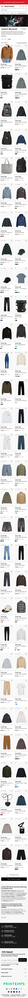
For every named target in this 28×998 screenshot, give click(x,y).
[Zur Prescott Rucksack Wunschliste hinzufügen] (26, 158)
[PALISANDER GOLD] (17, 69)
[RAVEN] (2, 97)
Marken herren (14, 13)
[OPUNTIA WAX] (16, 513)
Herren (7, 13)
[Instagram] (11, 992)
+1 (5, 236)
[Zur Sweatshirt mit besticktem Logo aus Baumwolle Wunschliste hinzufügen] (11, 212)
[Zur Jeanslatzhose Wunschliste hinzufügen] (11, 353)
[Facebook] (9, 992)
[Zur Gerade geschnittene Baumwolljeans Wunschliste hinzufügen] (26, 517)
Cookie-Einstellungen (16, 994)
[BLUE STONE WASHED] (15, 153)
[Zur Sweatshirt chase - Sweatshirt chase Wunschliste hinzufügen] (26, 763)
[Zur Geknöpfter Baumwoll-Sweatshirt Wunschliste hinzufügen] (26, 353)
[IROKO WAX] (15, 513)
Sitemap (24, 994)
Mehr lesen (3, 36)
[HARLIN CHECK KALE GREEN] (15, 621)
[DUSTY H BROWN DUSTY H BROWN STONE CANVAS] (16, 485)
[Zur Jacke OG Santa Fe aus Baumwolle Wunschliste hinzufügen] (11, 46)
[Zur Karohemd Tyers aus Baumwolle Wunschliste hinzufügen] (11, 654)
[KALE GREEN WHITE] (15, 264)
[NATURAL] (4, 236)
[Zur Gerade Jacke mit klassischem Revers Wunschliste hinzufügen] (26, 654)
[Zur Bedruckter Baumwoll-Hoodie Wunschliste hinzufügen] (11, 408)
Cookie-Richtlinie (5, 994)
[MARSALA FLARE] (2, 621)
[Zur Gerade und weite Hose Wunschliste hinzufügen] (11, 735)
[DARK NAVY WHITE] (17, 264)
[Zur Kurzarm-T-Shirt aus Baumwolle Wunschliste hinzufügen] (26, 268)
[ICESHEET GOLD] (15, 292)
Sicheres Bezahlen (8, 926)
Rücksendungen (8, 935)
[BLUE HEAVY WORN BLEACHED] (2, 320)
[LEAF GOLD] (17, 786)
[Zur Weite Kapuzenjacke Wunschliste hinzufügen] (26, 212)
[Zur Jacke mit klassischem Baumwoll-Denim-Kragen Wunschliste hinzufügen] (26, 130)
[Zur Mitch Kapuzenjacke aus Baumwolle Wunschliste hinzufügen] (26, 572)
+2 (20, 292)
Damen (9, 39)
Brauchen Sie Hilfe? (8, 941)
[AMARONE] (2, 236)
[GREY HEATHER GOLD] (2, 513)
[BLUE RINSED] (17, 869)
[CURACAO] (16, 704)
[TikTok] (14, 992)
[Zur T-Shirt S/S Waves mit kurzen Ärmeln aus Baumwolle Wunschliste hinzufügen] (26, 680)
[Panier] (26, 6)
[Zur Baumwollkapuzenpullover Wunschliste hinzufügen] (26, 46)
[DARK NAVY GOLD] (17, 292)
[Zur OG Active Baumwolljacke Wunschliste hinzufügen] (11, 184)
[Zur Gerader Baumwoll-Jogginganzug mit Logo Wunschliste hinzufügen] (11, 435)
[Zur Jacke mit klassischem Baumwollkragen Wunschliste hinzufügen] (26, 184)
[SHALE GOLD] (15, 758)
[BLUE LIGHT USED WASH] (2, 649)
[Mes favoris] (23, 6)
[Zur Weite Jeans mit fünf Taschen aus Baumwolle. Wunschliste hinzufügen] (11, 297)
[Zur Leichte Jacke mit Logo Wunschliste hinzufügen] (26, 791)
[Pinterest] (17, 992)
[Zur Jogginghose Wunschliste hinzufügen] (26, 435)
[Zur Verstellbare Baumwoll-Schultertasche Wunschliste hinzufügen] (26, 819)
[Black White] (16, 264)
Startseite (3, 13)
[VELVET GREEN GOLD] (15, 97)
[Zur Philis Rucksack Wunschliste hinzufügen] (11, 74)
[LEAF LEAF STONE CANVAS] (15, 485)
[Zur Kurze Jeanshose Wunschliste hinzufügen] (26, 845)
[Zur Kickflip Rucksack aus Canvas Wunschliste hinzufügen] (11, 102)
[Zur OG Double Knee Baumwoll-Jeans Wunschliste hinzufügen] (11, 572)
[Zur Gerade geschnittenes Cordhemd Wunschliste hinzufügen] (26, 489)
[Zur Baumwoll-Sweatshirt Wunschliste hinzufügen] (11, 819)
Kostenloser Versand (9, 930)
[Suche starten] (2, 10)
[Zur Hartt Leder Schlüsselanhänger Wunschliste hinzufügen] (11, 791)
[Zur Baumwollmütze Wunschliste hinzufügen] (11, 598)
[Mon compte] (20, 6)
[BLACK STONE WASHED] (15, 869)
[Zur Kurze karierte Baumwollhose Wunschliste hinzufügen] (11, 461)
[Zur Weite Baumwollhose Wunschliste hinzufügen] (26, 408)
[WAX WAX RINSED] (2, 348)
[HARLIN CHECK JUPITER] (16, 621)
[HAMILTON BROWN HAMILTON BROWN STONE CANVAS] (16, 208)
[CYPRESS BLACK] (16, 348)
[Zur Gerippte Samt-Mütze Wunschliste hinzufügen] (26, 241)
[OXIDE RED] (2, 814)
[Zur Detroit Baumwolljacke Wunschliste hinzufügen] (11, 325)
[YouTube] (19, 992)
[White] (15, 704)
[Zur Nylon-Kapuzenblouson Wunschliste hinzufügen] (26, 325)
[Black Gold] (16, 69)
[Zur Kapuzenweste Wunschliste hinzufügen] (11, 489)
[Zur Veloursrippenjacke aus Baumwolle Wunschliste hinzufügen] (26, 461)
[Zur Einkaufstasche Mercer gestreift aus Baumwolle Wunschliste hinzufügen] (11, 158)
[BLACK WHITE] (15, 348)
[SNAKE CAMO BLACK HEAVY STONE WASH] (16, 153)
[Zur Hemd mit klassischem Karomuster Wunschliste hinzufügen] (26, 598)
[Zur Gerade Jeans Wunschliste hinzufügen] (11, 626)
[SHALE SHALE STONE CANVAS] (15, 208)
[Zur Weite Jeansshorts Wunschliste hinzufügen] (11, 517)
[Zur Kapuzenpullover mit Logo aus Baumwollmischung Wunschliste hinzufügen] (26, 102)
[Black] (16, 320)
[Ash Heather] (3, 236)
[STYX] (2, 153)
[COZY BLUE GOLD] (15, 69)
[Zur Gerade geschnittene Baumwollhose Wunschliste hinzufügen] (11, 680)
